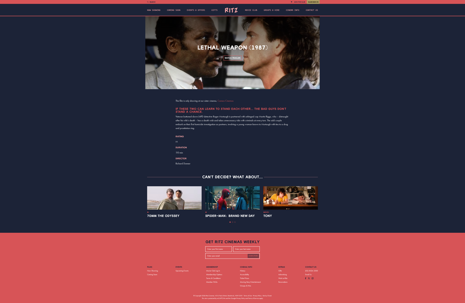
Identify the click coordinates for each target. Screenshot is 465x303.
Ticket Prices (244, 278)
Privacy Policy (257, 296)
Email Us (308, 274)
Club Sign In (313, 2)
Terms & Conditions (213, 278)
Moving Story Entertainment (250, 282)
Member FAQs (211, 282)
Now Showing (153, 10)
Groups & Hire (271, 10)
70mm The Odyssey (163, 216)
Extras (281, 267)
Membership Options (214, 274)
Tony (267, 216)
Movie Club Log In (213, 270)
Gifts (214, 10)
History (242, 270)
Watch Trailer (232, 58)
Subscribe (253, 256)
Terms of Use (248, 296)
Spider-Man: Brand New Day (230, 216)
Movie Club (251, 10)
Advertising (282, 274)
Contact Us (312, 10)
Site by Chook (267, 296)
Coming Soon (173, 10)
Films (149, 267)
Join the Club (299, 2)
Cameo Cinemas (225, 100)
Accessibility (244, 274)
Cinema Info (292, 10)
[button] (230, 222)
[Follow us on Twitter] (309, 278)
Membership (212, 267)
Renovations (282, 282)
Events (179, 267)
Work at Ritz (282, 278)
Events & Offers (196, 10)
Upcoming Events (182, 270)
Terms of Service (253, 298)
